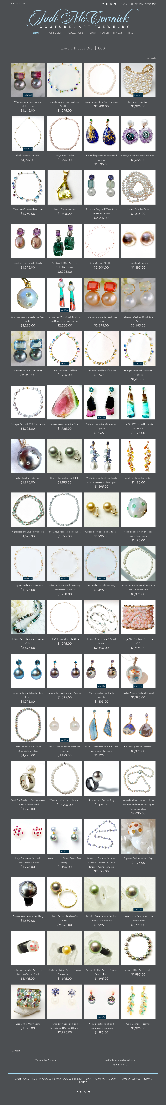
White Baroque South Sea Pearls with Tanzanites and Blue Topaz (101, 480)
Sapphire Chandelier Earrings (138, 477)
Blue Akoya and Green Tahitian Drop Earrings (64, 860)
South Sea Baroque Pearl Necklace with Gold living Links (138, 587)
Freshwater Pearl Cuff (138, 101)
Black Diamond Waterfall (28, 155)
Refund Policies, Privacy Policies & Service (57, 1079)
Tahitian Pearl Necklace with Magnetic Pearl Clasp (28, 748)
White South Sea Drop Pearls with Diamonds (64, 748)
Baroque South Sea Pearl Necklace (101, 101)
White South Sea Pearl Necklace (64, 800)
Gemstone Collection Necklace (28, 209)
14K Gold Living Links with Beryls (101, 585)
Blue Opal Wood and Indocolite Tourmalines (138, 426)
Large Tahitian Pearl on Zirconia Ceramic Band (138, 918)
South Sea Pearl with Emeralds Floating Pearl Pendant (138, 533)
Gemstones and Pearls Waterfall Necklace (64, 104)
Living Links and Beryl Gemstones (28, 585)
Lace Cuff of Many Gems (28, 1023)
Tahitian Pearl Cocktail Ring (101, 800)
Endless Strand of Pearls (138, 209)
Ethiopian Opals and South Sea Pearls (138, 318)
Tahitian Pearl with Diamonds (28, 477)
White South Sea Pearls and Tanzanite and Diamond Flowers (64, 1025)
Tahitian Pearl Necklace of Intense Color (28, 641)
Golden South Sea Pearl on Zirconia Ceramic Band (64, 972)
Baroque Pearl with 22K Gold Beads (28, 424)
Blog (89, 1079)
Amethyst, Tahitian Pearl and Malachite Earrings (64, 265)
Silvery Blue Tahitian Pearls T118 (64, 477)
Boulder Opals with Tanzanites (138, 746)
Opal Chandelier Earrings (138, 1023)
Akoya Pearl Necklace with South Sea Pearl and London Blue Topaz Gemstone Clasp (138, 804)
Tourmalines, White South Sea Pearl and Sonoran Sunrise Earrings (64, 318)
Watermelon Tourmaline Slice (64, 424)
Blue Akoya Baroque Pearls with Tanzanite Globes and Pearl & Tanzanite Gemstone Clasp (101, 862)
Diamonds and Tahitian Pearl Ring (28, 916)
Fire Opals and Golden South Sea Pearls (101, 318)
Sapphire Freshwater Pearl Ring (138, 858)
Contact (100, 1079)
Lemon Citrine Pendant (64, 209)
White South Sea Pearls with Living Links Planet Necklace (64, 587)
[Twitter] (103, 3)
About (113, 1079)
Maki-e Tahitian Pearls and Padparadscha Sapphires (101, 1025)
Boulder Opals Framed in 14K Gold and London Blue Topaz (101, 748)
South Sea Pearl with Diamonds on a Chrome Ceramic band (28, 802)
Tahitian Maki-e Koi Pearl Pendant (138, 692)
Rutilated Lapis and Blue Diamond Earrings (101, 157)
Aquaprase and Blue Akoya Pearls (28, 531)
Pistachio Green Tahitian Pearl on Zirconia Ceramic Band (101, 918)
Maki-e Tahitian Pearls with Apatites (64, 692)
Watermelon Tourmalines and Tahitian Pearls (27, 104)
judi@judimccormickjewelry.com (120, 1059)
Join (23, 3)
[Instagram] (111, 3)
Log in (14, 3)
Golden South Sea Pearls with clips (101, 531)
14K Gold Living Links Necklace (64, 639)
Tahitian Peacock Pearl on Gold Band (64, 918)
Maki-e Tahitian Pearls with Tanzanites (101, 694)
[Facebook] (107, 3)
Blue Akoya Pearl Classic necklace (65, 531)
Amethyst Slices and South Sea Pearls (138, 155)
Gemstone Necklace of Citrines (101, 370)
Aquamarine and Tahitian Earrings (27, 370)
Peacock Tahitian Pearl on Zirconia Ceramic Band (101, 972)
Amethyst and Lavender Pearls (28, 263)
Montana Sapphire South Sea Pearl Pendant (27, 318)
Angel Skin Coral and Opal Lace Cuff (138, 641)
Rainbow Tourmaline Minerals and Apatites (101, 426)
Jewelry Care (21, 1079)
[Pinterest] (115, 3)
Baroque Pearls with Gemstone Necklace (138, 372)
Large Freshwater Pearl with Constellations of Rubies (27, 860)
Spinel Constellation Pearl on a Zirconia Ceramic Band (28, 972)
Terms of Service (130, 1079)
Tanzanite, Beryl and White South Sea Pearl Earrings (101, 211)
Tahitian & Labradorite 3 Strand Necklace (101, 641)
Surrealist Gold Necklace (101, 263)
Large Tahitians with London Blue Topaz (28, 694)
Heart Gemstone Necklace (64, 370)
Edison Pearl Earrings (138, 263)
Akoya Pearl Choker (64, 155)
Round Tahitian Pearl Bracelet (138, 970)
